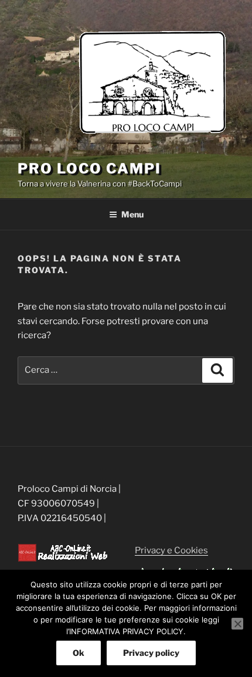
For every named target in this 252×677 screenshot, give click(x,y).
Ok (78, 653)
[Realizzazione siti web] (63, 559)
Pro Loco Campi (89, 168)
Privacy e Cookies (171, 550)
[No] (237, 624)
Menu (132, 214)
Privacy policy (151, 653)
